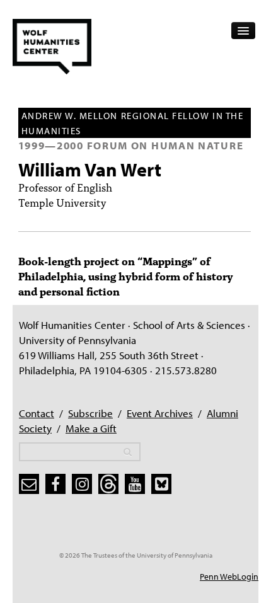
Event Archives (160, 413)
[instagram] (82, 484)
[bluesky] (161, 484)
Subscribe (90, 413)
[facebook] (55, 484)
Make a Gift (91, 428)
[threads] (108, 484)
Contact (36, 413)
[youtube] (135, 484)
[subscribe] (29, 484)
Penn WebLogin (229, 576)
